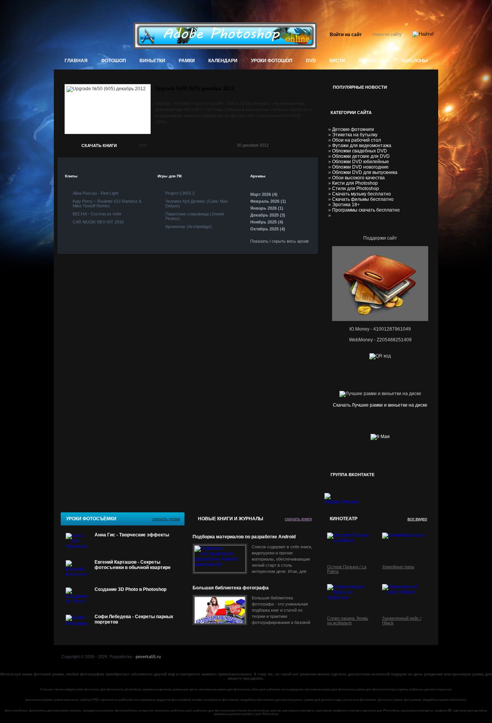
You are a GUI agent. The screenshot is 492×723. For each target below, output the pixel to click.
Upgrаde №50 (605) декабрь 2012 (194, 88)
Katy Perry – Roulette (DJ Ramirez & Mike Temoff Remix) (107, 203)
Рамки (187, 60)
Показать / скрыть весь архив (279, 241)
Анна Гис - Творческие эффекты (132, 535)
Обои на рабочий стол (356, 140)
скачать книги (298, 518)
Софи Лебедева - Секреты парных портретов (134, 619)
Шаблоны (415, 60)
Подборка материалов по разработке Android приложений (244, 537)
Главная (76, 60)
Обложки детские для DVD (361, 156)
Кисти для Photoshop (355, 183)
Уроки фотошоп (272, 60)
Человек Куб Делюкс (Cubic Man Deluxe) (196, 203)
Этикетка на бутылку (354, 134)
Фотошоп (113, 60)
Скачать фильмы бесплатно (363, 199)
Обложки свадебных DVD (359, 151)
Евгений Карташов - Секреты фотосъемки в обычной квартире (133, 564)
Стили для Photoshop (355, 188)
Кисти (337, 60)
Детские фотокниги (353, 129)
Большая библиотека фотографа (231, 588)
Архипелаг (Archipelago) (188, 226)
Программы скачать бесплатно (366, 210)
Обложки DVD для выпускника (364, 172)
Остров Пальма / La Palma (346, 569)
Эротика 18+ (346, 204)
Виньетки (152, 60)
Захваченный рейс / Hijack (401, 620)
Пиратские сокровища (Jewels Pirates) (194, 216)
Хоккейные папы (398, 566)
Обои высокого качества (358, 177)
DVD (311, 60)
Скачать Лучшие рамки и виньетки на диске (380, 405)
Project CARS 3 (179, 193)
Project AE (373, 60)
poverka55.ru (148, 656)
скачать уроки (166, 518)
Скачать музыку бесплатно (361, 194)
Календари (223, 60)
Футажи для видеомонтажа (361, 145)
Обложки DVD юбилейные (360, 161)
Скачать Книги (99, 145)
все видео (417, 518)
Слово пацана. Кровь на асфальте (347, 620)
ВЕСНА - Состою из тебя (97, 214)
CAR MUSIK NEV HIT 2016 (98, 222)
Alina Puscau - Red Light (95, 193)
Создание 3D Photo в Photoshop (130, 589)
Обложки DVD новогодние (360, 167)
